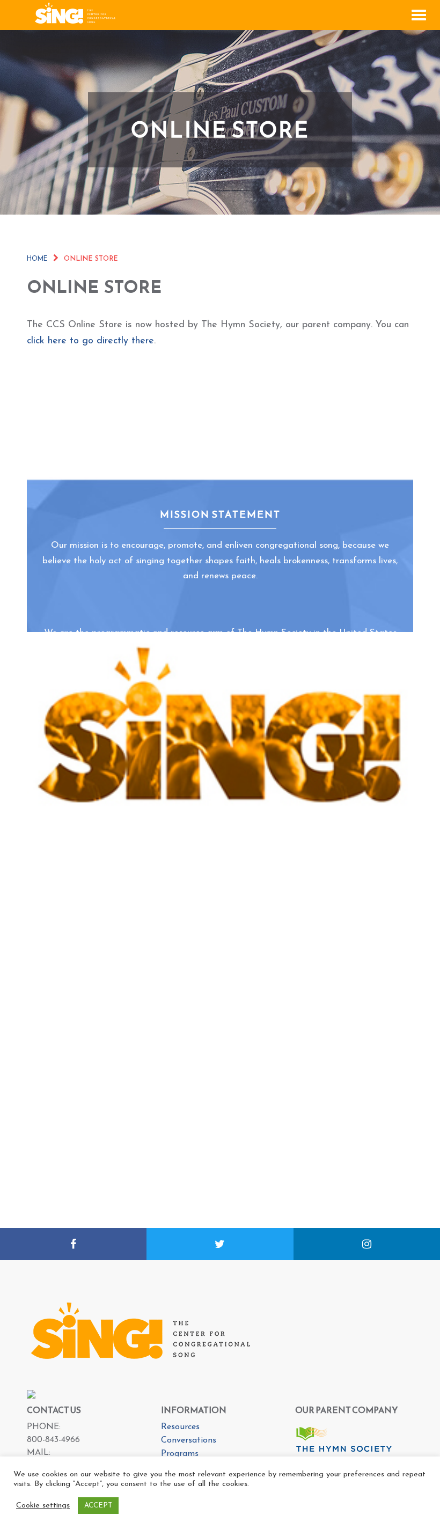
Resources (180, 1427)
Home (37, 259)
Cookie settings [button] (43, 1506)
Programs (180, 1454)
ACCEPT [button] (98, 1505)
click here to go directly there (90, 341)
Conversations (188, 1440)
